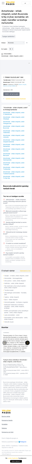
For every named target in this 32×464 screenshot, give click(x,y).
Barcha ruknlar (6, 416)
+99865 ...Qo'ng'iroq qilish (11, 94)
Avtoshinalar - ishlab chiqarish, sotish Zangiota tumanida (13, 140)
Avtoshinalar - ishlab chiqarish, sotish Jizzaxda (13, 136)
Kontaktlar (5, 424)
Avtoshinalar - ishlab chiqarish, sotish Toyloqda (13, 163)
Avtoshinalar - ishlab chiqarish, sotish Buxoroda (13, 127)
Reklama (4, 428)
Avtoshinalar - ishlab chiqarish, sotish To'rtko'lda (13, 177)
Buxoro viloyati (22, 84)
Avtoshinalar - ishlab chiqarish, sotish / (12, 56)
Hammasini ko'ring (25, 270)
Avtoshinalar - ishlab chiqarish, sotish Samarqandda (13, 159)
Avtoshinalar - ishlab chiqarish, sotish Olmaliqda (13, 118)
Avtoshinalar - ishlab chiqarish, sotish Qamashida (13, 145)
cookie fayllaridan (13, 458)
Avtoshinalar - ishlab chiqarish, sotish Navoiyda (13, 154)
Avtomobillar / (8, 53)
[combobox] (26, 3)
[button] (16, 99)
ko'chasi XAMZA (12, 86)
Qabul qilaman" (16, 461)
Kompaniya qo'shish (7, 432)
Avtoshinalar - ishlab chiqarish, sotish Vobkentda (13, 131)
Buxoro (5, 86)
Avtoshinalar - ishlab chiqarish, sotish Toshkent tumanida (13, 172)
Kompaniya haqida (7, 420)
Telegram (23, 442)
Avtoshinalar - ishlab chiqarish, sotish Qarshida (13, 150)
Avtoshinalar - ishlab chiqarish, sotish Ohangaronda (13, 122)
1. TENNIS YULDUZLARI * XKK (13, 77)
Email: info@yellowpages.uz (10, 438)
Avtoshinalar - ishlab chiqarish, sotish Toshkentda (13, 168)
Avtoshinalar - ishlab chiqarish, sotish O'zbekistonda (13, 113)
